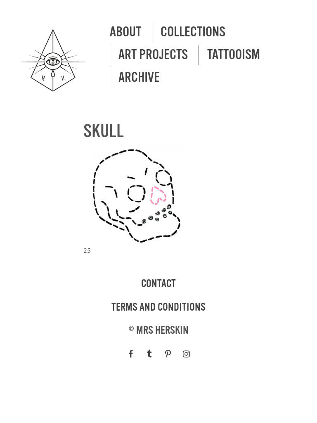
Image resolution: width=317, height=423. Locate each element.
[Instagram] (186, 354)
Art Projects (153, 55)
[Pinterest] (167, 354)
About (125, 32)
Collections (193, 32)
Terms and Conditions (158, 307)
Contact (158, 283)
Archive (139, 78)
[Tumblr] (149, 354)
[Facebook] (130, 354)
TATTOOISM (233, 55)
